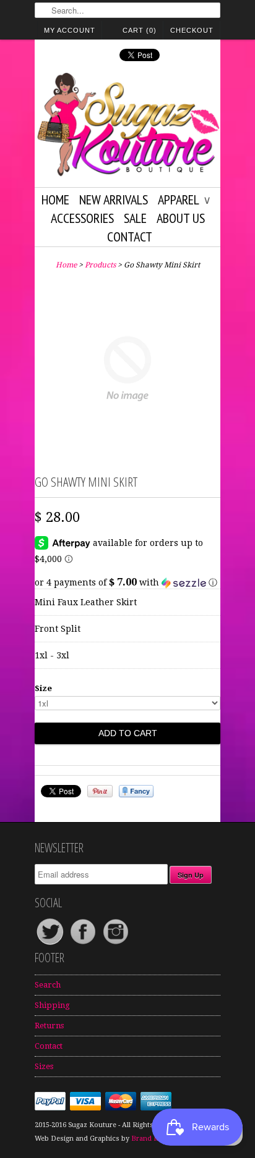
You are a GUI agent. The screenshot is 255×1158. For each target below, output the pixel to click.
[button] (127, 582)
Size (43, 688)
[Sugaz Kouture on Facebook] (83, 944)
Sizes (44, 1066)
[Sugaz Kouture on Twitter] (51, 944)
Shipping (52, 1005)
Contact (129, 236)
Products (100, 265)
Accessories (82, 218)
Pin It (100, 791)
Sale (135, 218)
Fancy (136, 791)
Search (48, 984)
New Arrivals (113, 199)
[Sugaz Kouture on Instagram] (115, 944)
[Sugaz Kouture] (127, 127)
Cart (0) (140, 30)
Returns (49, 1025)
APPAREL (184, 199)
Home (55, 199)
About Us (181, 218)
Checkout (192, 30)
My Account (69, 30)
